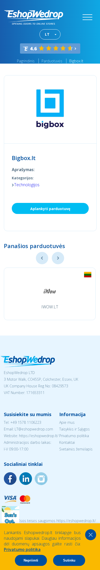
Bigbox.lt (76, 60)
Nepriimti (31, 560)
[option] (50, 294)
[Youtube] (41, 478)
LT (47, 34)
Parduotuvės (52, 60)
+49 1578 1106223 (25, 422)
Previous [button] (42, 258)
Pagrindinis (26, 60)
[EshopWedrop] (33, 17)
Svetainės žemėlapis (76, 449)
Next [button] (58, 258)
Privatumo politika (74, 435)
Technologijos (26, 185)
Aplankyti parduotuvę (50, 208)
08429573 (60, 386)
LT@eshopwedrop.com (34, 429)
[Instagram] (25, 478)
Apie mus (67, 422)
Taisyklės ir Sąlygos (74, 429)
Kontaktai (67, 442)
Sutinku (69, 560)
